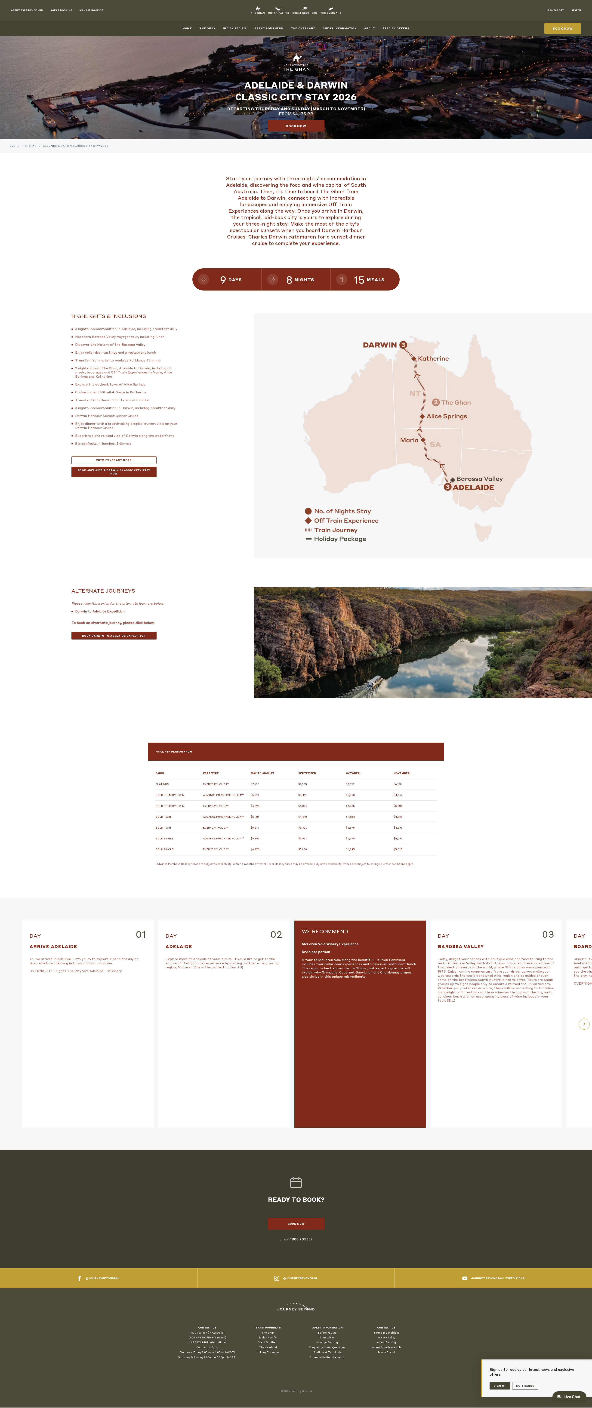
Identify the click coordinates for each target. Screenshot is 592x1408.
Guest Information (340, 28)
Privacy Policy (386, 1337)
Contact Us (386, 1327)
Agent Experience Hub (386, 1347)
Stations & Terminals (327, 1352)
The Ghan (207, 28)
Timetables (327, 1337)
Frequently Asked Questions (327, 1347)
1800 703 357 (301, 1239)
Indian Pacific (235, 28)
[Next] (584, 1024)
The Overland (303, 28)
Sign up (499, 1385)
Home (187, 28)
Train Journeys (268, 1327)
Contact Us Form (207, 1347)
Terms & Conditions (386, 1332)
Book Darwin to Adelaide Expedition (114, 635)
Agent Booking (386, 1342)
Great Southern (269, 28)
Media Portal (386, 1352)
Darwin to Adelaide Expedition (100, 611)
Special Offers (395, 28)
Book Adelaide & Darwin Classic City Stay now (114, 472)
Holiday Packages (268, 1352)
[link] (296, 1306)
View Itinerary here (114, 460)
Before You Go (327, 1332)
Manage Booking (327, 1342)
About (369, 28)
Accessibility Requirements (327, 1357)
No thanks (525, 1385)
